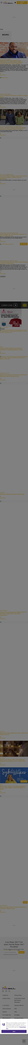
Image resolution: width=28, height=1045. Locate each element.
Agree (14, 1031)
